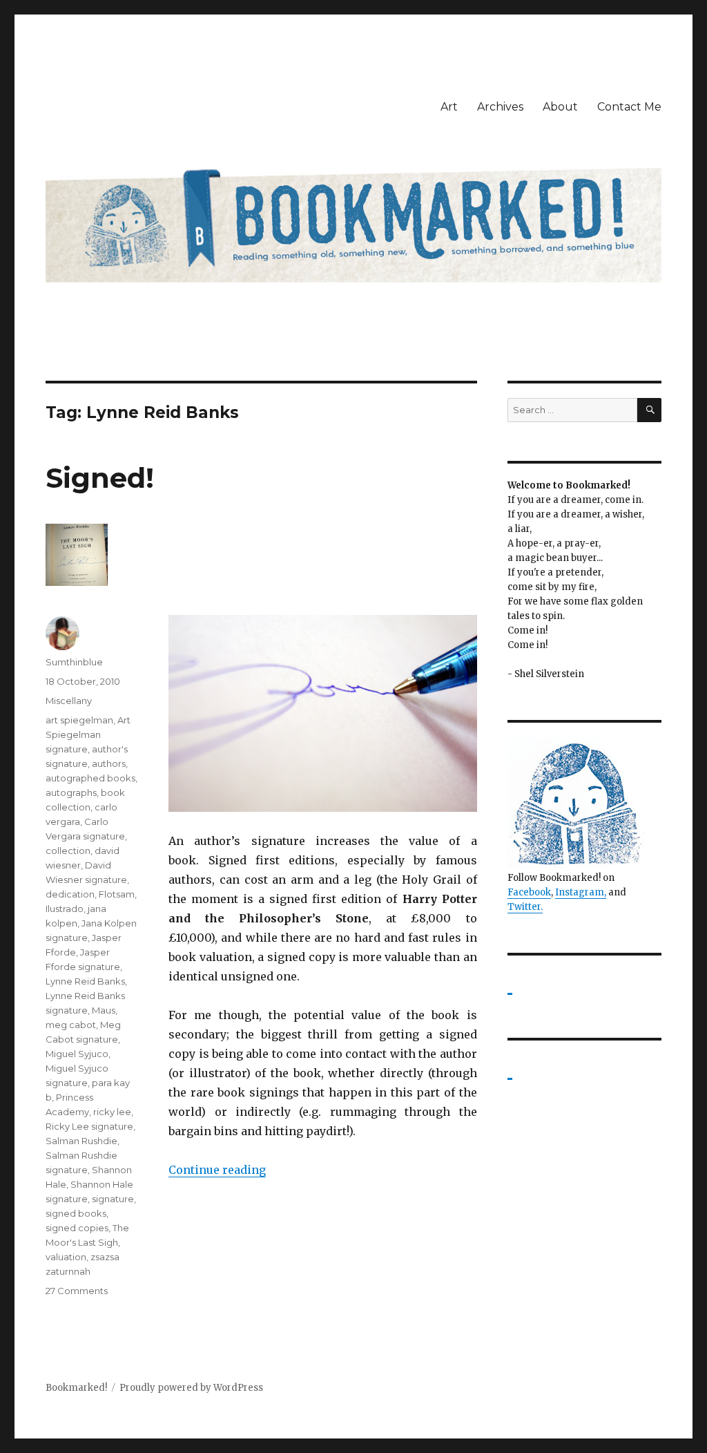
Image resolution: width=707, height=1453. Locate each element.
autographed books (90, 778)
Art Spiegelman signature (88, 734)
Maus (103, 1010)
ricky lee (112, 1111)
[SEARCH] (649, 410)
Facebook (529, 892)
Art (449, 106)
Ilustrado (65, 908)
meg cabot (71, 1024)
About (560, 106)
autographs (71, 792)
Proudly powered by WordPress (191, 1388)
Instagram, (580, 892)
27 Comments (77, 1290)
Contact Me (629, 106)
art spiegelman (79, 719)
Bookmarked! (76, 1388)
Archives (500, 106)
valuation (66, 1256)
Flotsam (117, 894)
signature (113, 1198)
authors (109, 763)
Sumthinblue (74, 661)
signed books (76, 1213)
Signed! (100, 478)
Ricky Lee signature (89, 1126)
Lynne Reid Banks (85, 981)
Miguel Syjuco (77, 1053)
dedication (70, 894)
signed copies (77, 1227)
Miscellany (69, 700)
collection (68, 850)
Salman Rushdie (81, 1140)
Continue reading (217, 1170)
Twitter (524, 907)
